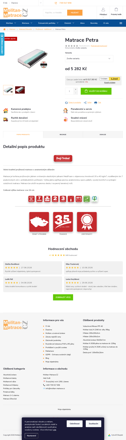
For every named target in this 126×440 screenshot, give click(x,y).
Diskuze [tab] (103, 135)
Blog (47, 358)
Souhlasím (93, 423)
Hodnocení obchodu (63, 249)
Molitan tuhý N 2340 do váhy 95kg (96, 330)
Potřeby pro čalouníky (11, 388)
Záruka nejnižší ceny (53, 337)
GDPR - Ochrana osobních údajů (58, 354)
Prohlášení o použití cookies (56, 347)
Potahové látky (9, 392)
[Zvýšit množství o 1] (76, 89)
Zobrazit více (63, 297)
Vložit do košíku (98, 91)
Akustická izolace (9, 375)
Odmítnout (74, 423)
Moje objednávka (52, 362)
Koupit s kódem (109, 83)
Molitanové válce (9, 381)
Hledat (75, 12)
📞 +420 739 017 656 (51, 385)
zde (54, 429)
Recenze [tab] (63, 135)
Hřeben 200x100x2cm (91, 336)
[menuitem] (11, 23)
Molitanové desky (9, 378)
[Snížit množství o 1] (76, 93)
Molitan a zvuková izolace (55, 333)
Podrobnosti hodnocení (99, 46)
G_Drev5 (114, 79)
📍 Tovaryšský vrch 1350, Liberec (56, 381)
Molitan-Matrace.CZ (50, 375)
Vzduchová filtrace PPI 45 (93, 326)
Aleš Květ (46, 378)
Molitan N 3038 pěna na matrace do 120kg (99, 343)
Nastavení (31, 435)
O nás (5, 3)
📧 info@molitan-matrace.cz (54, 388)
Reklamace (50, 351)
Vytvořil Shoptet (117, 435)
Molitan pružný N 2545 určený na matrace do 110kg (100, 348)
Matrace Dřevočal (9, 399)
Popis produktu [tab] (23, 135)
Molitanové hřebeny (10, 385)
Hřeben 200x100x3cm (91, 333)
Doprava (14, 3)
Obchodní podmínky (53, 340)
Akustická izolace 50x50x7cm (94, 340)
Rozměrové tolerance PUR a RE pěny (60, 344)
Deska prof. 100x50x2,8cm (93, 352)
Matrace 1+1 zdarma (11, 395)
